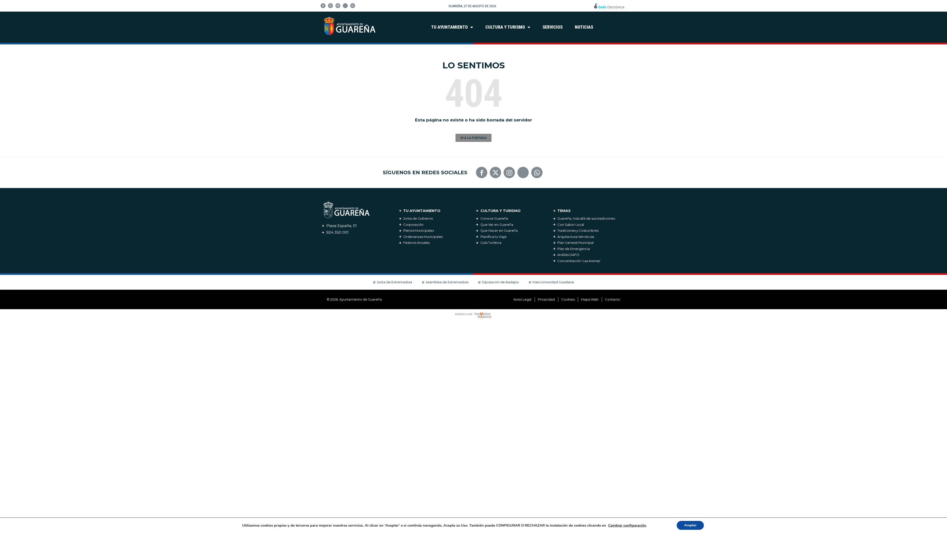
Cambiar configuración (627, 525)
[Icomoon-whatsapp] (352, 5)
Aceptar (690, 525)
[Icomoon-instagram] (337, 5)
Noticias (584, 27)
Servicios (553, 27)
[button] (473, 138)
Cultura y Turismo (505, 27)
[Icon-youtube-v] (345, 5)
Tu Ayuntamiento (449, 27)
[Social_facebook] (323, 5)
